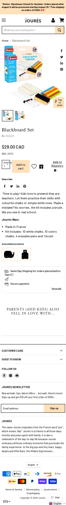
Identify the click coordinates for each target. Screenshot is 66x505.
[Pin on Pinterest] (61, 69)
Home (5, 40)
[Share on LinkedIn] (61, 63)
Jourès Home (50, 489)
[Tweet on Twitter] (61, 57)
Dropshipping (33, 493)
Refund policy (33, 489)
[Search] (59, 30)
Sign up (54, 408)
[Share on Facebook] (61, 50)
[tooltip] (55, 170)
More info (56, 288)
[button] (54, 164)
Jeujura (9, 135)
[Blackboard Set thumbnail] (7, 115)
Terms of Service (13, 489)
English (31, 465)
